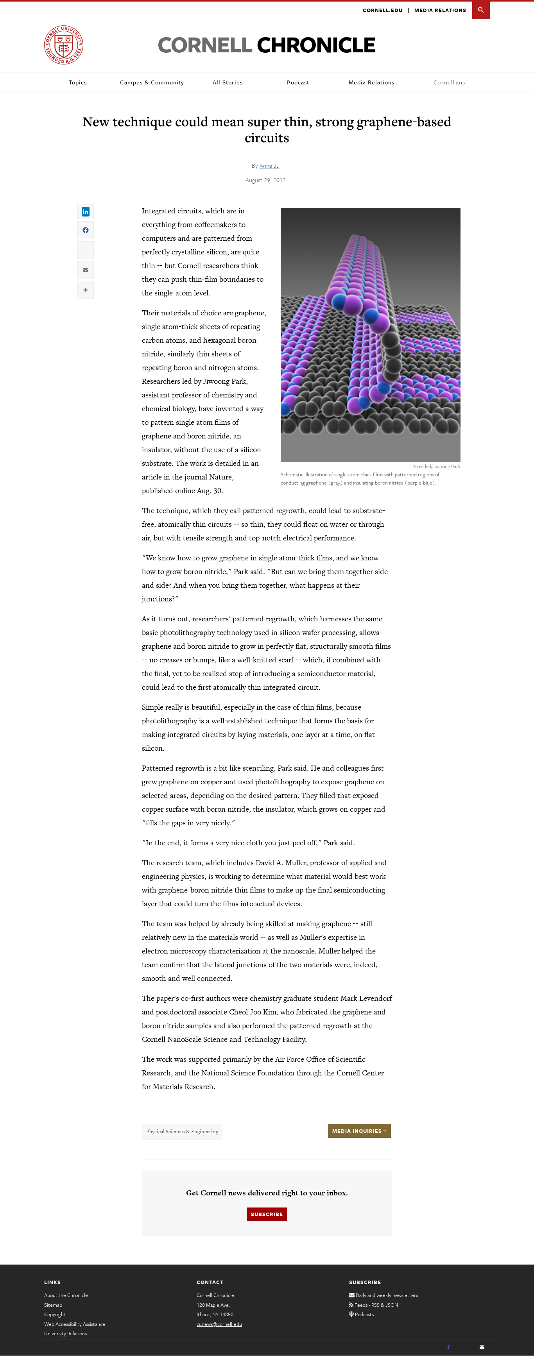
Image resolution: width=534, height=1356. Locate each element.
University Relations (65, 1333)
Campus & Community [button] (152, 82)
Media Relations (440, 10)
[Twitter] (465, 1348)
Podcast (298, 82)
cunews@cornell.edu (219, 1324)
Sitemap (53, 1305)
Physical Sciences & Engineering (182, 1131)
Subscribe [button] (267, 1214)
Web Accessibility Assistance (74, 1324)
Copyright (55, 1314)
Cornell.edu (383, 10)
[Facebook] (448, 1348)
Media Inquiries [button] (357, 1131)
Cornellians (449, 82)
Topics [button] (78, 82)
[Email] (482, 1348)
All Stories (228, 82)
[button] (481, 10)
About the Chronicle (66, 1295)
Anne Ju (270, 165)
